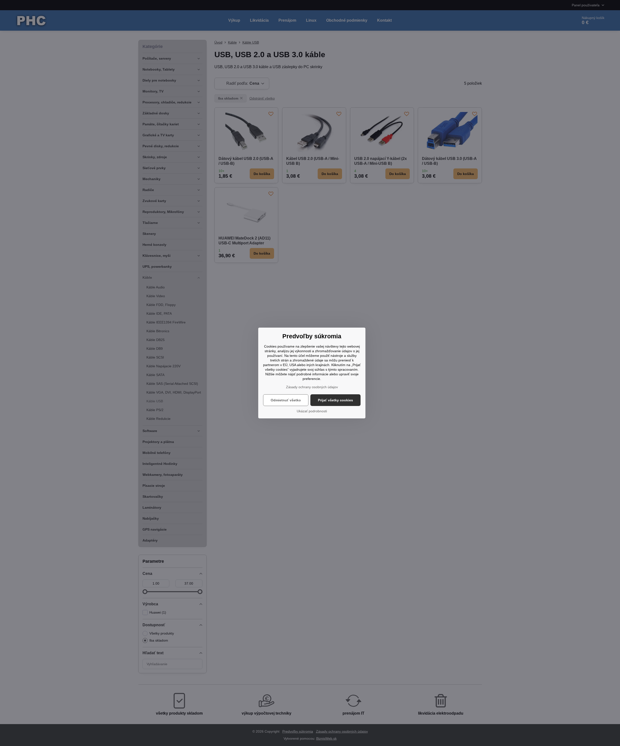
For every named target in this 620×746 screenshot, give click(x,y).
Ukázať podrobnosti (312, 411)
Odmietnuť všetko (286, 400)
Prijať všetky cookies (335, 400)
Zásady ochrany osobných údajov (312, 387)
